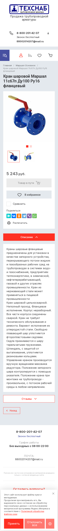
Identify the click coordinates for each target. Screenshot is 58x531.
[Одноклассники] (19, 216)
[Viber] (29, 216)
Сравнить (19, 203)
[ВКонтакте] (14, 216)
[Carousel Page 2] (31, 146)
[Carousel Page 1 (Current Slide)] (27, 146)
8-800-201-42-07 (28, 33)
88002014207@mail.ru (30, 41)
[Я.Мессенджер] (8, 216)
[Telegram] (24, 216)
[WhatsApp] (34, 216)
